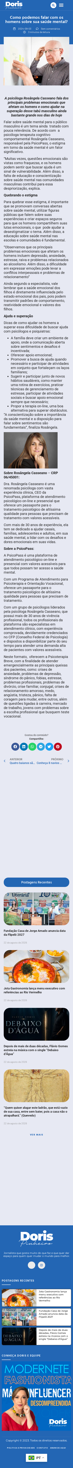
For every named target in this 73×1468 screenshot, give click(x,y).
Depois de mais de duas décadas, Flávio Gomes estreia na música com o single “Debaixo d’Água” (36, 1050)
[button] (53, 5)
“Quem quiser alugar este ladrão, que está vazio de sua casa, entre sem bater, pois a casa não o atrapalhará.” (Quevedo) (36, 1111)
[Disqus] (36, 821)
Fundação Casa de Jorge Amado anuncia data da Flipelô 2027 (53, 1313)
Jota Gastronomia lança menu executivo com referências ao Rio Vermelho (53, 1296)
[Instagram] (41, 1265)
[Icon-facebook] (31, 1265)
